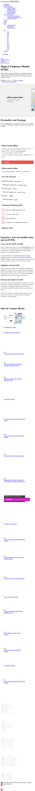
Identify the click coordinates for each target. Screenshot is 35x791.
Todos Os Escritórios (14, 456)
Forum (5, 729)
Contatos (20, 80)
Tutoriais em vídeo (11, 25)
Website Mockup (8, 779)
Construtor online (9, 171)
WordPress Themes (11, 10)
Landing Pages (8, 776)
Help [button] (5, 23)
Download (6, 4)
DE (8, 33)
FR (8, 36)
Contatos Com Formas (14, 578)
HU (8, 46)
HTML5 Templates (9, 746)
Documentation (8, 727)
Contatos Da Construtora (10, 524)
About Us (6, 708)
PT (8, 42)
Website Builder (8, 756)
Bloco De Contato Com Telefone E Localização (13, 364)
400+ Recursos (7, 5)
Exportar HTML (25, 247)
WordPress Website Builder (11, 759)
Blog (5, 22)
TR (8, 44)
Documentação (10, 26)
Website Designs (11, 9)
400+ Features (7, 724)
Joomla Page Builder (12, 18)
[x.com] (2, 788)
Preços (5, 20)
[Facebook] (2, 783)
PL (8, 41)
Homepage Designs (9, 778)
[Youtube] (2, 785)
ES (8, 39)
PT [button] (4, 30)
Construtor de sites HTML (13, 16)
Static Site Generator (9, 763)
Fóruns (5, 21)
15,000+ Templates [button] (8, 6)
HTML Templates (11, 13)
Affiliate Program (8, 726)
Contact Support (8, 713)
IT (7, 38)
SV (8, 49)
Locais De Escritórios (9, 399)
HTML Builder (8, 123)
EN (8, 32)
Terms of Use (7, 704)
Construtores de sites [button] (8, 14)
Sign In (6, 51)
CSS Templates (8, 743)
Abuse (5, 711)
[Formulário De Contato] (14, 326)
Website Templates (11, 8)
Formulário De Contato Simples (12, 332)
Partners (6, 710)
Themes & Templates (9, 735)
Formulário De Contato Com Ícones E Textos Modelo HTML (14, 480)
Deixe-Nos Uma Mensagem (11, 597)
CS (8, 48)
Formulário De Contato (10, 327)
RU (8, 45)
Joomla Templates (11, 12)
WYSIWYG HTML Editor (11, 762)
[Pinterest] (2, 790)
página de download (20, 151)
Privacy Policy (7, 705)
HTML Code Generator (10, 765)
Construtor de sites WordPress (14, 17)
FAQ (5, 721)
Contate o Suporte (11, 27)
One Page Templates (9, 748)
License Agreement (9, 707)
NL (8, 35)
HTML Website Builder (10, 758)
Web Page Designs (9, 775)
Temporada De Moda (14, 354)
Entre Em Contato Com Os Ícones (12, 379)
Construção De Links (9, 665)
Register (6, 54)
